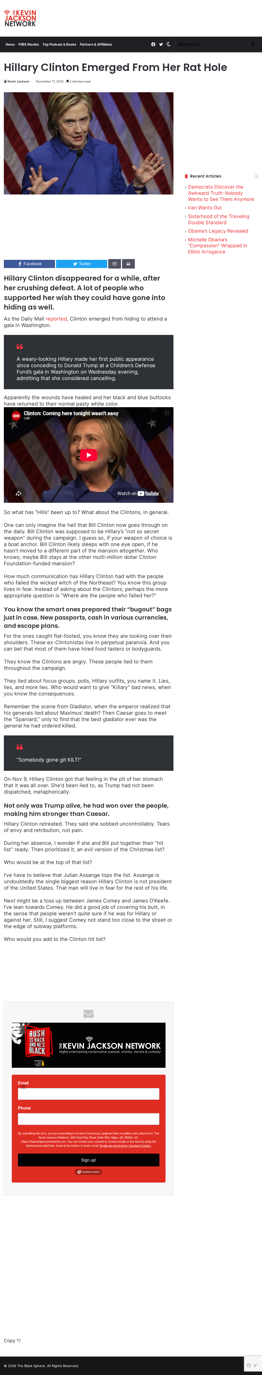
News (10, 44)
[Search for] (253, 44)
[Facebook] (153, 44)
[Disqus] (88, 1272)
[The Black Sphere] (20, 18)
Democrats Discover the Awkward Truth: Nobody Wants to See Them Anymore (221, 193)
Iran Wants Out (205, 208)
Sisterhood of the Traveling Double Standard (218, 219)
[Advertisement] (221, 127)
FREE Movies (28, 44)
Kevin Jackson (18, 81)
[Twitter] (161, 44)
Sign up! (88, 1160)
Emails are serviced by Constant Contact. (125, 1145)
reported (56, 319)
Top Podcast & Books (59, 44)
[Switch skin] (168, 44)
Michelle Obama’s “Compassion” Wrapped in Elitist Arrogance (217, 246)
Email (23, 1083)
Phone (24, 1108)
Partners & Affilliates (96, 44)
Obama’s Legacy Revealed (218, 231)
